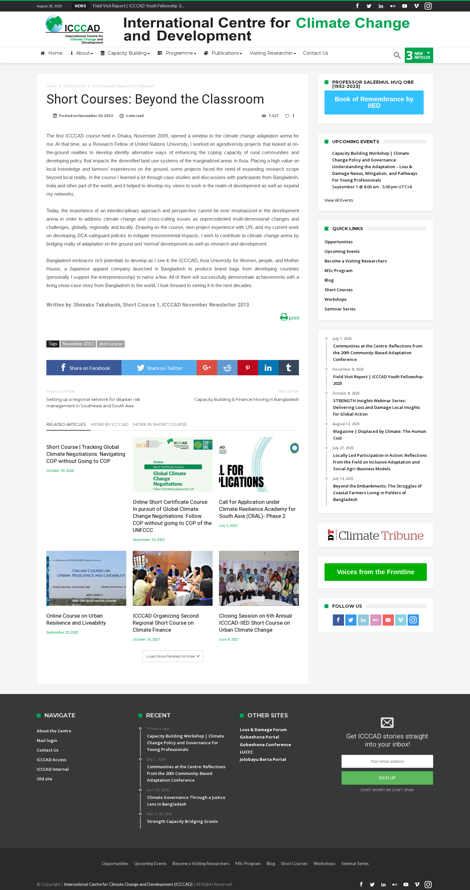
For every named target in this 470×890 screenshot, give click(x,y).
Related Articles (66, 424)
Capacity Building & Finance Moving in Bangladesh (246, 395)
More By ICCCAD (110, 424)
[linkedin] (268, 367)
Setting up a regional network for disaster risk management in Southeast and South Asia (93, 398)
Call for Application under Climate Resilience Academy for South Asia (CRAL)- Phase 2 (257, 509)
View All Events (339, 200)
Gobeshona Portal (259, 737)
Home (51, 86)
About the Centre (54, 731)
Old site (44, 779)
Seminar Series (340, 309)
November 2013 (78, 343)
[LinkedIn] (381, 6)
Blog (329, 280)
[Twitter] (369, 6)
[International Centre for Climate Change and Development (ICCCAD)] (228, 13)
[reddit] (227, 367)
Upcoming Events (342, 251)
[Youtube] (404, 6)
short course (110, 343)
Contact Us (48, 750)
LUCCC (246, 752)
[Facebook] (357, 6)
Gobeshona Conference (265, 744)
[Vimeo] (416, 6)
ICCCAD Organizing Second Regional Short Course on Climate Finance (166, 623)
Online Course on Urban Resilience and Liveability (76, 619)
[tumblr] (288, 367)
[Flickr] (393, 6)
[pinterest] (248, 367)
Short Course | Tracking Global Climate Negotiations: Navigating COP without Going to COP (85, 454)
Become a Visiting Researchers (356, 261)
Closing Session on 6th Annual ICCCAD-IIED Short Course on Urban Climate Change (255, 623)
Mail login (47, 740)
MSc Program (338, 270)
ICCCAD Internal (53, 769)
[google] (207, 367)
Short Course (74, 86)
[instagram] (428, 6)
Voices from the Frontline (375, 572)
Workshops (336, 299)
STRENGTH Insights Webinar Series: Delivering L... (138, 5)
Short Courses (339, 290)
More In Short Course (160, 424)
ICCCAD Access (51, 759)
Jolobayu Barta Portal (263, 759)
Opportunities (339, 242)
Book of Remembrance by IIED (374, 102)
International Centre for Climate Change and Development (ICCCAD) (128, 884)
